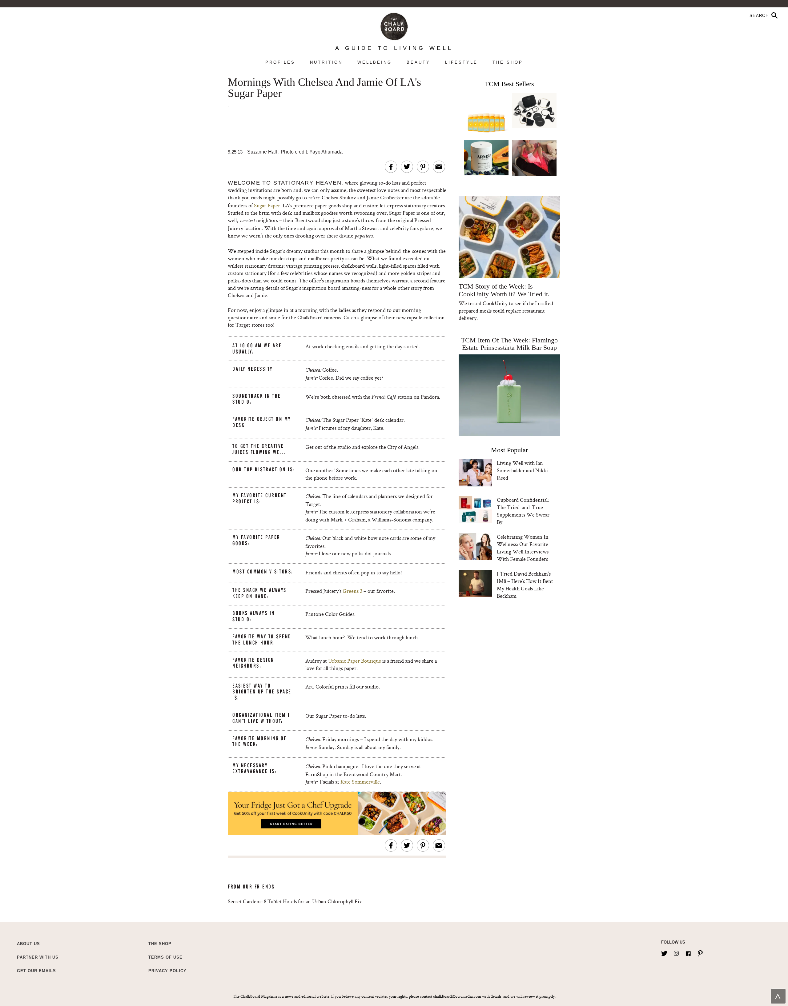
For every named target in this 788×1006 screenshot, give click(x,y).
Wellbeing (374, 62)
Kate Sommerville (360, 781)
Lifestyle (461, 62)
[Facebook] (688, 952)
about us (28, 943)
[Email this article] (439, 166)
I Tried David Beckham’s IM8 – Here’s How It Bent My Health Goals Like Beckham (525, 584)
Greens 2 (351, 590)
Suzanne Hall (262, 151)
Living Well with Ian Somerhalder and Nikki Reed (522, 470)
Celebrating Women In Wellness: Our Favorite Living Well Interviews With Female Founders (523, 547)
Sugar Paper (267, 205)
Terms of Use (165, 957)
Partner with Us (37, 957)
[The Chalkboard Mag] (394, 25)
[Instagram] (676, 952)
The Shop (507, 62)
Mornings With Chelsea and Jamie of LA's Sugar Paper (324, 88)
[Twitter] (664, 952)
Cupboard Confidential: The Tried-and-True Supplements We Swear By (523, 510)
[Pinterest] (700, 952)
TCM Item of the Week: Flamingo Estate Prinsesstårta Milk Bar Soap (509, 343)
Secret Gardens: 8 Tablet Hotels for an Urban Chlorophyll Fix (295, 901)
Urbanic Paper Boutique (354, 660)
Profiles (280, 62)
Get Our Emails (36, 970)
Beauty (418, 62)
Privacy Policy (167, 970)
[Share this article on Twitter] (407, 166)
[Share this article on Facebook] (391, 166)
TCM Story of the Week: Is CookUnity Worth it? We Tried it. (504, 290)
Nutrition (326, 62)
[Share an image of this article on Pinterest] (423, 166)
